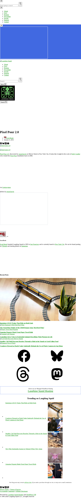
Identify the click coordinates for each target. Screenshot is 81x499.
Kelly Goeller (76, 154)
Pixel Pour (13, 156)
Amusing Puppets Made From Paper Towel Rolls (16, 332)
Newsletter (7, 70)
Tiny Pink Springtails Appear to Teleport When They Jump (23, 449)
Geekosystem (6, 187)
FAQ (5, 66)
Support (6, 73)
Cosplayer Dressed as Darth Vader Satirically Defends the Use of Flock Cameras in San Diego (31, 346)
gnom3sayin (22, 154)
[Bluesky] (3, 144)
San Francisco (34, 244)
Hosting (6, 68)
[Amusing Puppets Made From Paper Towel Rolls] (9, 329)
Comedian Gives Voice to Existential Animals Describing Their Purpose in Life (26, 337)
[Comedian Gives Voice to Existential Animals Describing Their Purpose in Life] (7, 334)
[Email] (8, 144)
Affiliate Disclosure (22, 491)
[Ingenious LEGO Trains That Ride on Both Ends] (38, 320)
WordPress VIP (31, 495)
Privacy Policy (4, 489)
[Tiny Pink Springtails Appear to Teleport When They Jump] (55, 462)
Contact (6, 75)
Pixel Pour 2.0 (4, 154)
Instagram (25, 246)
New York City (59, 244)
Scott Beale (3, 244)
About (6, 64)
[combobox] (9, 81)
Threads (4, 246)
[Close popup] (1, 25)
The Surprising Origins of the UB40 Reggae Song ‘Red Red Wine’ (22, 328)
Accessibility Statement (7, 491)
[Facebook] (1, 144)
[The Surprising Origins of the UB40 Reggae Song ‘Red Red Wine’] (12, 325)
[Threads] (6, 144)
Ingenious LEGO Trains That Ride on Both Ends (16, 323)
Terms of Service (15, 489)
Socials (6, 71)
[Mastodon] (57, 381)
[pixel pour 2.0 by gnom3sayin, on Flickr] (5, 145)
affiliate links (28, 482)
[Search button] (20, 80)
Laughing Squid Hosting (40, 391)
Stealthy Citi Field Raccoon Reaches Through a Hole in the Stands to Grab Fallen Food (29, 341)
